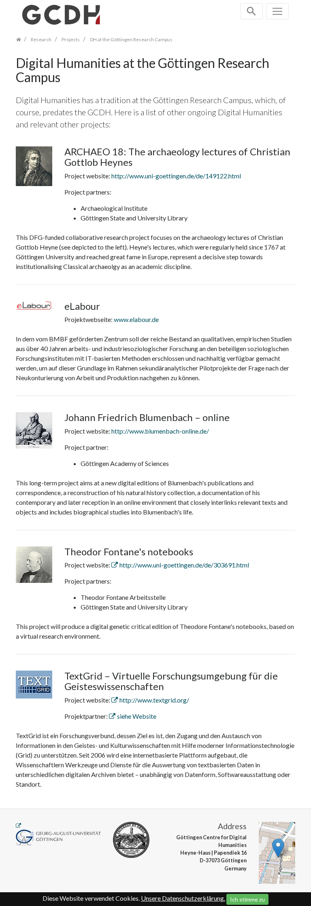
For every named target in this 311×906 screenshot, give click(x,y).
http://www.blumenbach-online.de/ (160, 431)
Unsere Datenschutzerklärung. (183, 898)
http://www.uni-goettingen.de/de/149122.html (176, 176)
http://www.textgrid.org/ (154, 700)
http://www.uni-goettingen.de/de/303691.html (184, 565)
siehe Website (136, 716)
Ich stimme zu (247, 899)
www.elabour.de (136, 319)
